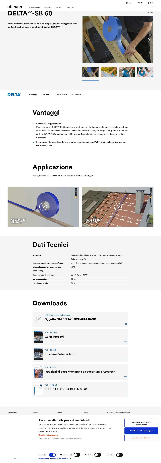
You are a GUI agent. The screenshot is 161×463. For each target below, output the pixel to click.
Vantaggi (33, 95)
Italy (151, 3)
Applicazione (47, 95)
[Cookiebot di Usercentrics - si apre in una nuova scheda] (15, 458)
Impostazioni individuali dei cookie (53, 458)
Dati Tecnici (62, 95)
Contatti (140, 3)
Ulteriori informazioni (48, 435)
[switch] (77, 455)
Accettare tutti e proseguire (141, 430)
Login (130, 3)
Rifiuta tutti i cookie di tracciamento (141, 423)
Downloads (77, 95)
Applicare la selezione (141, 438)
